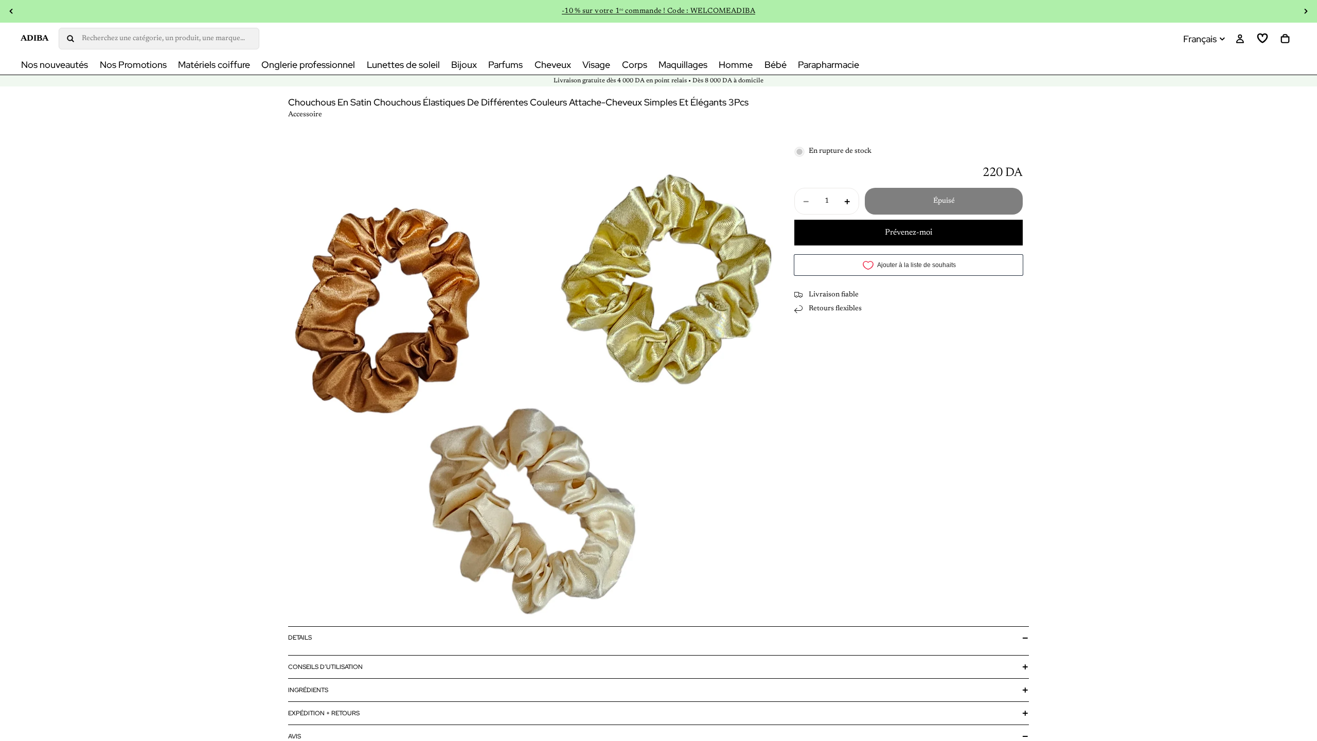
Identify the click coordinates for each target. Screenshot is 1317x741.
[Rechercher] (159, 38)
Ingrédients (308, 690)
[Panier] (1285, 38)
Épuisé (944, 201)
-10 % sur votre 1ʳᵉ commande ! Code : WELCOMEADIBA (658, 11)
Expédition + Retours (324, 713)
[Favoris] (1262, 38)
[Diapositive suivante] (1305, 11)
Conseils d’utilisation (325, 667)
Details (300, 637)
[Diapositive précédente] (11, 11)
